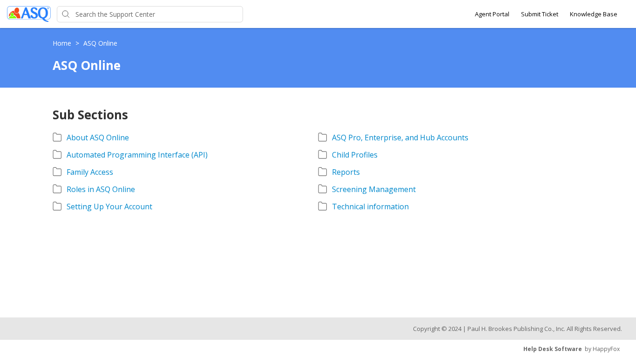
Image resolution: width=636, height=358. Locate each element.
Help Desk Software (552, 349)
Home (63, 43)
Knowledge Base (593, 14)
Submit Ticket (539, 14)
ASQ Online (100, 43)
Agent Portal (492, 14)
